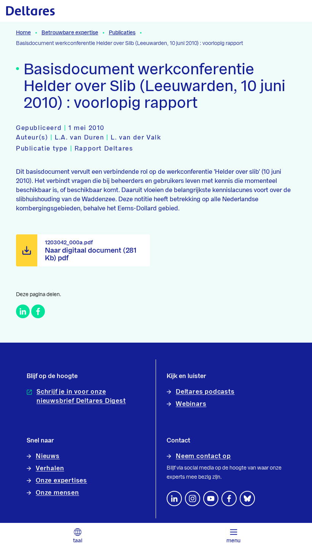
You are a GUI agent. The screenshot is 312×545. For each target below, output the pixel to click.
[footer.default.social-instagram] (192, 498)
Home (23, 32)
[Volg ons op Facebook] (229, 498)
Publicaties (122, 32)
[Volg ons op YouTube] (210, 498)
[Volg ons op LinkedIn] (174, 498)
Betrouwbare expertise (69, 32)
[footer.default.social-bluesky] (247, 498)
